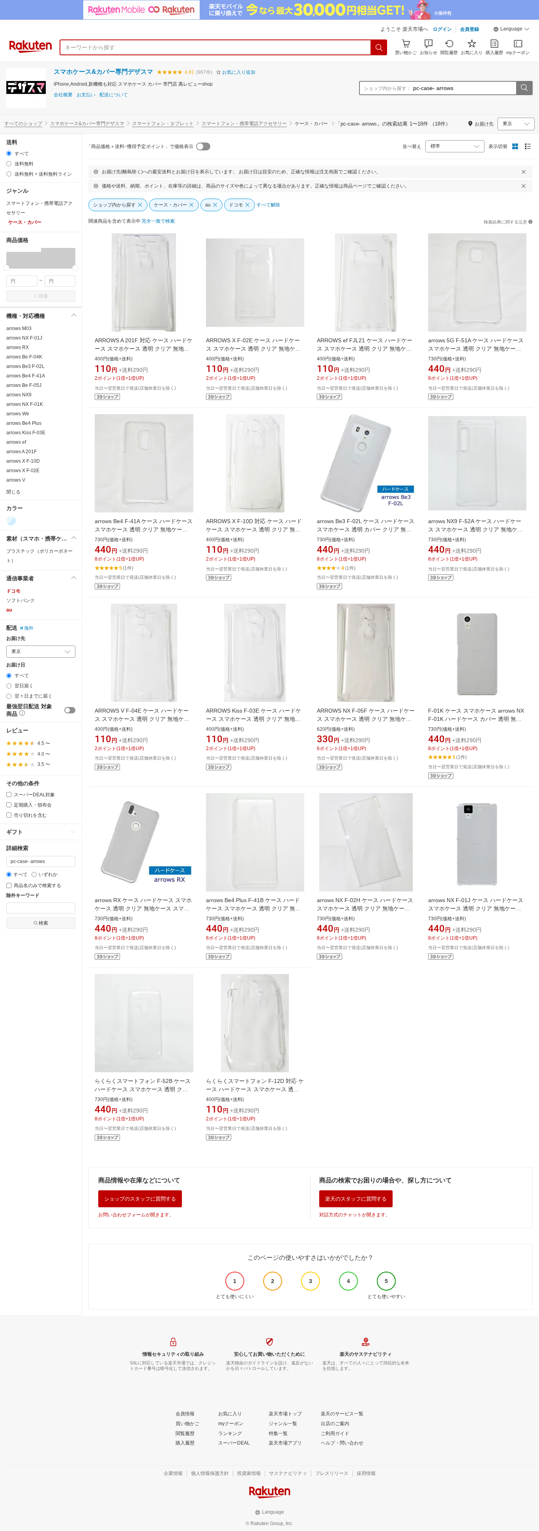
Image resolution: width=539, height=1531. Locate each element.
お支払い (86, 95)
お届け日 (15, 665)
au (9, 610)
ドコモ (13, 591)
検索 (43, 296)
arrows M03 (19, 328)
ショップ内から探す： (387, 88)
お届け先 (15, 638)
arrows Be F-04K (24, 357)
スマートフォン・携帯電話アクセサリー (244, 123)
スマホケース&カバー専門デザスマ (103, 71)
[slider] (6, 268)
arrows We (17, 414)
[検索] (379, 47)
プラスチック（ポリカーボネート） (39, 555)
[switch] (69, 710)
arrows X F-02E (22, 470)
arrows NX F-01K (24, 404)
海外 (29, 628)
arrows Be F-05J (23, 385)
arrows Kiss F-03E (25, 432)
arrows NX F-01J (24, 338)
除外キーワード (22, 895)
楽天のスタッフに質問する (356, 1199)
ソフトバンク (20, 600)
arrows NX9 (19, 395)
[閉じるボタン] (524, 171)
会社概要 (63, 95)
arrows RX (17, 347)
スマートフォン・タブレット (163, 123)
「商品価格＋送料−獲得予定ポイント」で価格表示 (139, 146)
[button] (511, 30)
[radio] (8, 153)
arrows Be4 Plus (23, 423)
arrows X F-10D (23, 461)
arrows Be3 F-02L (25, 366)
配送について (113, 95)
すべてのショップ (23, 123)
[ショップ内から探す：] (524, 88)
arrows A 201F (21, 451)
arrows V (15, 480)
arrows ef (16, 442)
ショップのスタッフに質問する (140, 1199)
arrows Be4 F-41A (25, 376)
